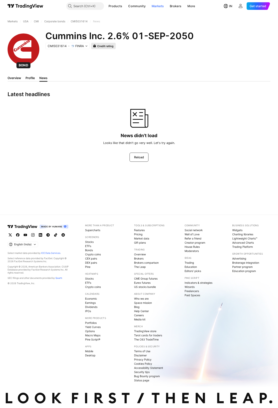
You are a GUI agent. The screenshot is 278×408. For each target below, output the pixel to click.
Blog (137, 307)
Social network (194, 230)
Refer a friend (193, 238)
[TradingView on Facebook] (17, 235)
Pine (87, 266)
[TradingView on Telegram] (48, 235)
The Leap (140, 266)
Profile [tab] (30, 78)
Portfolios (91, 322)
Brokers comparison (146, 262)
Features (139, 230)
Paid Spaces (192, 295)
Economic (91, 298)
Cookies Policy (143, 363)
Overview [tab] (14, 78)
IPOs (88, 311)
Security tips (142, 372)
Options (90, 331)
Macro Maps (92, 335)
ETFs (88, 246)
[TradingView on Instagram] (33, 235)
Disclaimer (140, 355)
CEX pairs (91, 258)
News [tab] (43, 78)
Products (115, 6)
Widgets (237, 230)
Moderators (192, 251)
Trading (189, 262)
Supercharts (92, 230)
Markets (158, 6)
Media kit (139, 319)
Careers (139, 315)
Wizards (190, 286)
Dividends (91, 307)
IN (230, 6)
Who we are (141, 298)
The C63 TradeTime (146, 339)
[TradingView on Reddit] (63, 235)
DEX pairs (91, 262)
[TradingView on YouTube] (25, 235)
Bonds (89, 250)
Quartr (58, 278)
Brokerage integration (245, 262)
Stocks (89, 241)
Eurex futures (142, 282)
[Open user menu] (240, 6)
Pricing (138, 234)
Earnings (90, 302)
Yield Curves (93, 327)
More (191, 6)
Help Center (141, 311)
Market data (141, 238)
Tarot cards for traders (148, 335)
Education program (244, 271)
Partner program (242, 266)
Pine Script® (92, 339)
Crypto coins (93, 254)
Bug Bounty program (147, 376)
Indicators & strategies (198, 282)
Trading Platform (242, 246)
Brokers (175, 6)
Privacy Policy (142, 359)
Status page (141, 380)
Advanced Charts (243, 242)
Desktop (90, 355)
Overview (140, 254)
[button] (125, 6)
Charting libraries (242, 234)
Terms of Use (142, 351)
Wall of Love (192, 234)
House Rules (192, 246)
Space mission (143, 302)
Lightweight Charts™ (244, 238)
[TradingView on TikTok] (55, 235)
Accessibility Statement (148, 367)
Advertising (239, 258)
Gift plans (140, 242)
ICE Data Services (50, 253)
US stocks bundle (145, 286)
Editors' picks (193, 271)
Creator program (195, 242)
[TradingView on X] (10, 235)
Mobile (89, 351)
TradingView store (145, 331)
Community (137, 6)
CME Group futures (146, 278)
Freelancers (192, 291)
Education (191, 266)
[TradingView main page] (25, 6)
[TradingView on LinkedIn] (40, 235)
